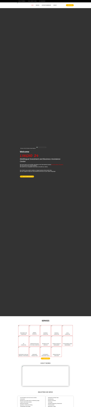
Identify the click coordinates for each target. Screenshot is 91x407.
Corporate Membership (46, 5)
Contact (55, 5)
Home (32, 5)
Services (37, 5)
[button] (70, 5)
